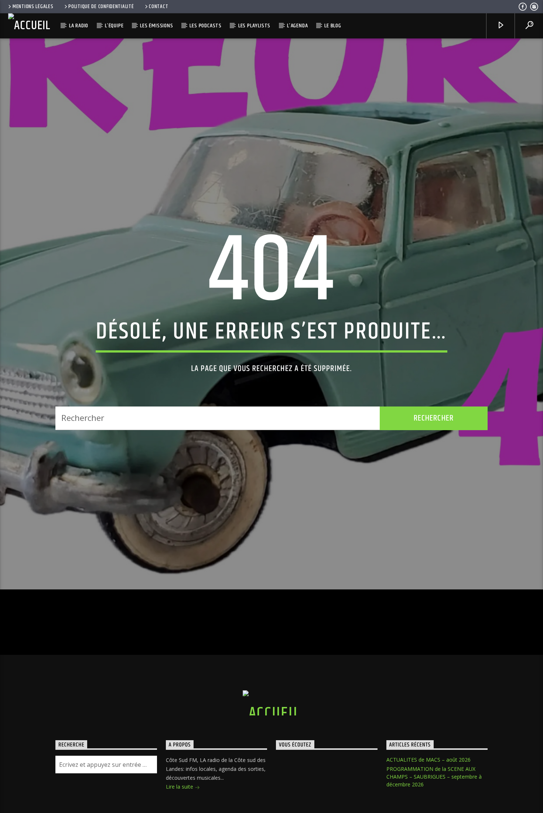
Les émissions (156, 25)
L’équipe (114, 25)
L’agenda (297, 25)
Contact (158, 7)
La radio (78, 25)
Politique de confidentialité (101, 7)
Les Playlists (254, 25)
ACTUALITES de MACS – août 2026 (428, 786)
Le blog (332, 25)
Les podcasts (205, 25)
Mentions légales (33, 7)
